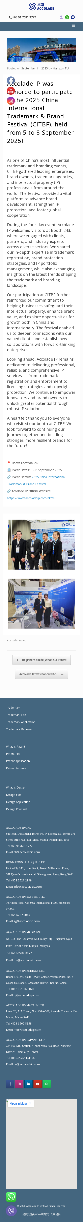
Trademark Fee (16, 715)
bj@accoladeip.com (26, 995)
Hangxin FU (61, 68)
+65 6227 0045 (20, 915)
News (22, 640)
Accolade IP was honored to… (41, 674)
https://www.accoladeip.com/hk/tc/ (31, 498)
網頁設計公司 (48, 1214)
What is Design (16, 787)
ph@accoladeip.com (27, 852)
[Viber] (11, 1211)
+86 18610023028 (22, 989)
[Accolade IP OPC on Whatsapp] (47, 1084)
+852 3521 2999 (21, 880)
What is (11, 746)
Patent (21, 746)
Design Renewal (16, 809)
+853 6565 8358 (21, 1023)
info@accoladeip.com (28, 886)
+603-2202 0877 (21, 953)
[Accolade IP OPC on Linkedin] (28, 1084)
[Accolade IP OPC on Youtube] (37, 1084)
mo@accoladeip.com (27, 1030)
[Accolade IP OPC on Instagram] (19, 1084)
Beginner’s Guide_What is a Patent (41, 660)
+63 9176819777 (21, 846)
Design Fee (13, 795)
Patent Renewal (16, 768)
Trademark (13, 707)
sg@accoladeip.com (27, 921)
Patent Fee (13, 754)
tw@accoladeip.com (27, 1064)
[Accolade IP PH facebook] (10, 1084)
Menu (74, 26)
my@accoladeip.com (27, 960)
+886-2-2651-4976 (22, 1058)
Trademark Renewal (19, 729)
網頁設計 (27, 1214)
